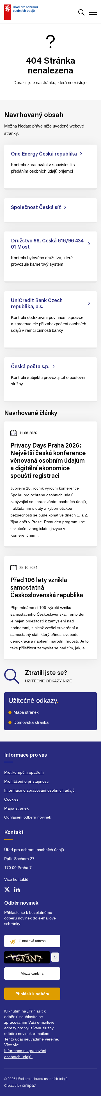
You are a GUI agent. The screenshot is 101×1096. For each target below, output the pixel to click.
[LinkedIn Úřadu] (17, 889)
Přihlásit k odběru (32, 993)
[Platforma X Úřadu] (7, 889)
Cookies (11, 799)
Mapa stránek (26, 712)
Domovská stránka (31, 722)
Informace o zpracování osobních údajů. (25, 1053)
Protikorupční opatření (24, 772)
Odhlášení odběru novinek (27, 817)
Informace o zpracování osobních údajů (39, 790)
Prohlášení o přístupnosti (26, 781)
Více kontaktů (16, 879)
